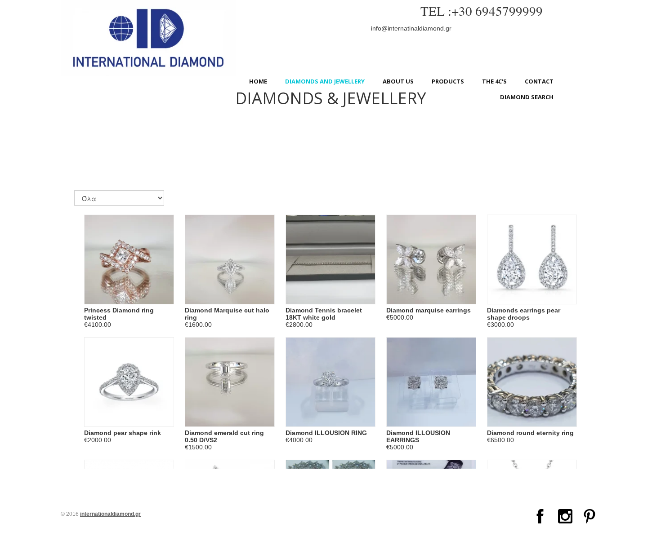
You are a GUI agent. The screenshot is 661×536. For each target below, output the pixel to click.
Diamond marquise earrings (428, 310)
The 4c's (494, 81)
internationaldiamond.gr (110, 514)
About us (398, 81)
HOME (258, 81)
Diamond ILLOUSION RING (326, 432)
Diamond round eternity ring (530, 432)
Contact (539, 81)
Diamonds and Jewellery (325, 81)
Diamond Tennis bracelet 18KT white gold (324, 314)
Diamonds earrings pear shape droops (523, 314)
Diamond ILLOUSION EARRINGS (418, 436)
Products (448, 81)
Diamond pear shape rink (122, 432)
